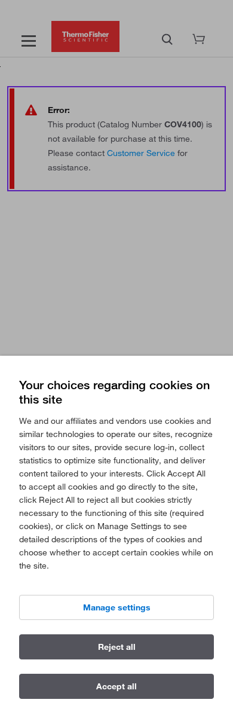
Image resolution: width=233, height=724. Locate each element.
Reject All (117, 646)
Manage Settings (117, 607)
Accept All (116, 686)
